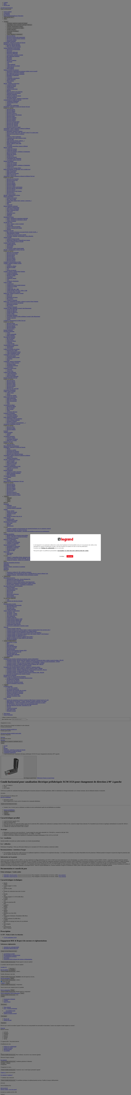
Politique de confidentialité (47, 548)
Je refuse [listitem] (62, 556)
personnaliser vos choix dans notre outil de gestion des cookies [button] (73, 550)
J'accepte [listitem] (69, 556)
